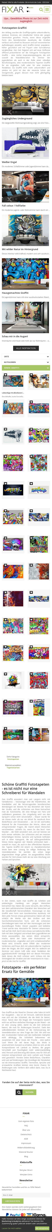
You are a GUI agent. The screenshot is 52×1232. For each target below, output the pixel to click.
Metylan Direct (26, 1170)
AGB (26, 1138)
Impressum (26, 1143)
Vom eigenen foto (26, 1121)
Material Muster (26, 1152)
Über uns (26, 1130)
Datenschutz (26, 1134)
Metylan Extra (26, 1174)
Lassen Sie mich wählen (11, 1228)
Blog (26, 1156)
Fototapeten (13, 759)
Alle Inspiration (26, 348)
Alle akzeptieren (42, 1228)
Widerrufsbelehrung (26, 1147)
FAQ (26, 1125)
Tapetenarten (13, 767)
